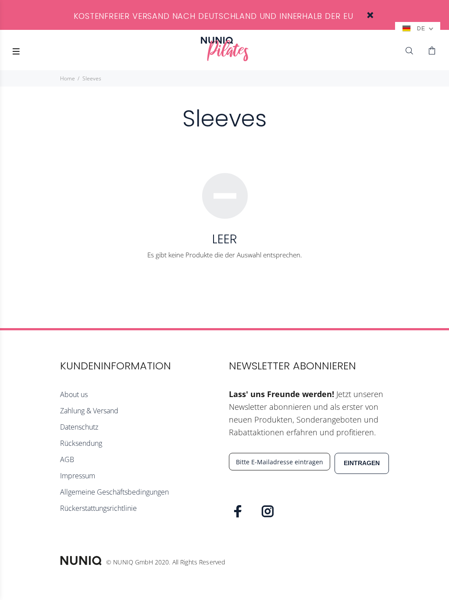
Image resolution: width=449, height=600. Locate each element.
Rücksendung (81, 443)
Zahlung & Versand (89, 411)
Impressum (77, 476)
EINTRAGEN (362, 462)
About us (74, 394)
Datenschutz (79, 427)
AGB (67, 459)
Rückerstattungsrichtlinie (98, 508)
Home (67, 78)
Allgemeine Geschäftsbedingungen (114, 492)
